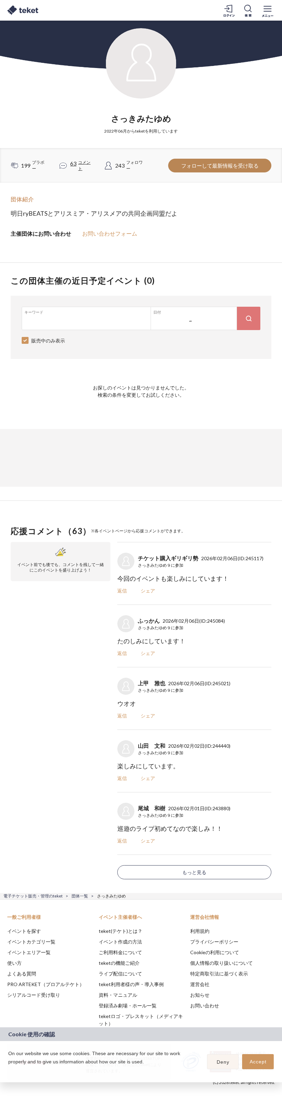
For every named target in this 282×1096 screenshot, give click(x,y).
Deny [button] (223, 1062)
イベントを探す (24, 931)
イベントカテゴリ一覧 (31, 942)
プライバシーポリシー (214, 942)
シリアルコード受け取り (33, 995)
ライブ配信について (120, 973)
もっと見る (194, 872)
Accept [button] (258, 1061)
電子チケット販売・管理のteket (33, 896)
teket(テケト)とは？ (120, 931)
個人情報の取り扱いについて (221, 963)
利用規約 (199, 931)
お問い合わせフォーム (109, 233)
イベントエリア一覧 (29, 952)
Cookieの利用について (214, 952)
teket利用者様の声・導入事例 (131, 984)
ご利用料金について (120, 952)
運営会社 (199, 984)
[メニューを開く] (267, 10)
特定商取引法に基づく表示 (219, 973)
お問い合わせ (204, 1005)
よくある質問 (21, 973)
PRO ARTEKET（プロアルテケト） (45, 984)
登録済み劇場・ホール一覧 (127, 1005)
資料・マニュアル (118, 995)
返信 (122, 591)
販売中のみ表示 (48, 340)
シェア (148, 591)
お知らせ (199, 995)
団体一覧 (80, 896)
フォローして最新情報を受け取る (220, 165)
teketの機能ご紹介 (119, 963)
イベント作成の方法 (120, 942)
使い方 (14, 963)
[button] (9, 1071)
